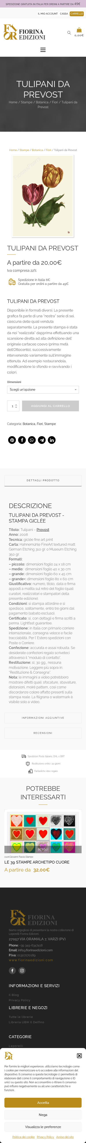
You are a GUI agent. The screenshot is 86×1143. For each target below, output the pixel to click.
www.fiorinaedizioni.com (31, 960)
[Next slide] (78, 845)
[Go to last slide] (7, 845)
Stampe (26, 102)
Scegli (43, 849)
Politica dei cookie (23, 1137)
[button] (79, 1056)
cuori (6, 856)
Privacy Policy (45, 1137)
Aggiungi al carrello (50, 406)
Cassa (64, 13)
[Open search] (69, 33)
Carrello (77, 13)
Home (13, 102)
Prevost (43, 530)
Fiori (55, 102)
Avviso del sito (65, 1137)
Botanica (42, 102)
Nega (43, 1115)
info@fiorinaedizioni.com (35, 950)
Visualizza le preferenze (43, 1127)
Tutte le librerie (21, 1017)
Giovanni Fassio (17, 856)
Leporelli (16, 1046)
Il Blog (14, 995)
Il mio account (48, 13)
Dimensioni (14, 382)
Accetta (43, 1103)
